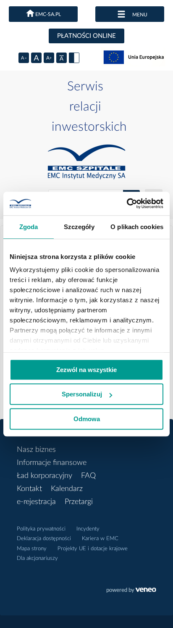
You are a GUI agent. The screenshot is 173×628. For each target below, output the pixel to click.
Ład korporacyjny (44, 476)
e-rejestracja (36, 502)
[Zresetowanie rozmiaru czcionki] (36, 58)
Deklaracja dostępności (44, 538)
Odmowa (86, 418)
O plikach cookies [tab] (136, 226)
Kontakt (29, 489)
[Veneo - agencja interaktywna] (131, 591)
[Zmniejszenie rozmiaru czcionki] (23, 58)
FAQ (88, 476)
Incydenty (88, 529)
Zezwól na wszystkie (86, 369)
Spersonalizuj (82, 394)
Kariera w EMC (100, 538)
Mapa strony (32, 548)
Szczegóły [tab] (79, 226)
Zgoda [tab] (28, 226)
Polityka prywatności (41, 529)
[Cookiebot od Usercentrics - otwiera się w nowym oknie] (126, 203)
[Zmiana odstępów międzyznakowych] (61, 58)
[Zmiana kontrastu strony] (74, 58)
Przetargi (79, 502)
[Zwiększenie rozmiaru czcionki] (49, 58)
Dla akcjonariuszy (37, 558)
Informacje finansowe (51, 463)
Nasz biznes (36, 450)
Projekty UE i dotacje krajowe (93, 548)
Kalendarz (67, 489)
